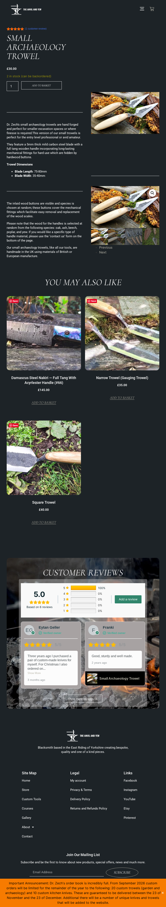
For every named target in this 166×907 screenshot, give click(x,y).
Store (25, 790)
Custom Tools (31, 799)
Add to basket (41, 85)
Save (93, 300)
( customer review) (36, 28)
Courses (27, 808)
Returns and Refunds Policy (88, 808)
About (26, 827)
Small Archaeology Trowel (119, 678)
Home (26, 780)
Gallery (26, 818)
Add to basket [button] (44, 403)
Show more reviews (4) (83, 698)
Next (102, 252)
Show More (34, 673)
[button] (152, 193)
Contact (27, 836)
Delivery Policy (80, 799)
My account (78, 780)
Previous (105, 247)
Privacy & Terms (81, 790)
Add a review (128, 599)
